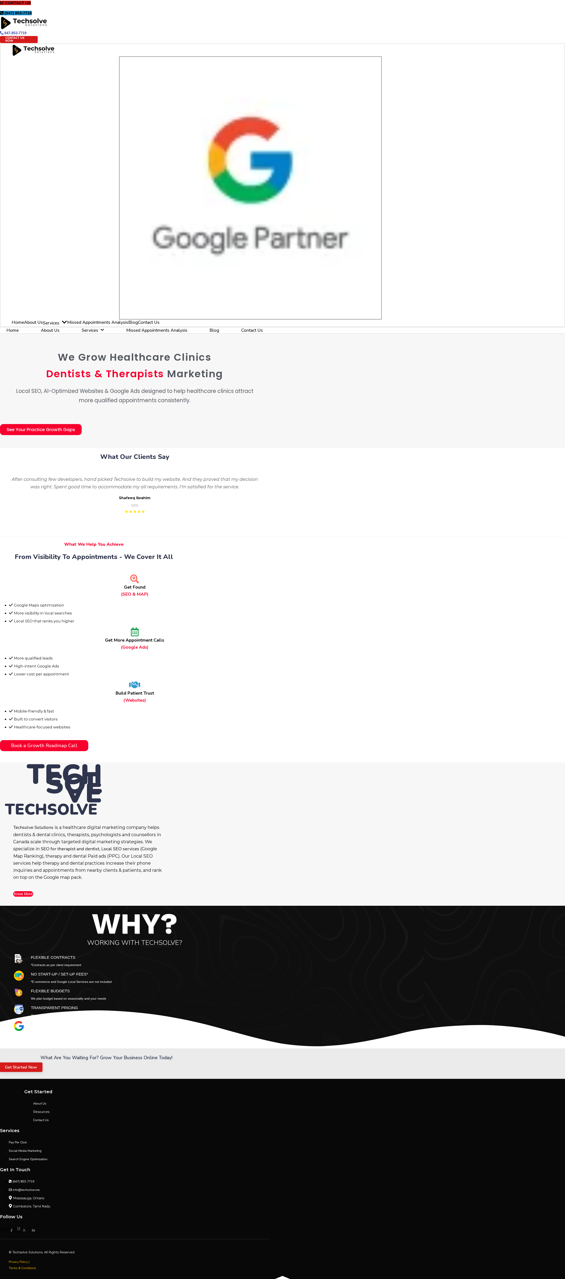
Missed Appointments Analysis (97, 322)
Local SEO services (120, 849)
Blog (133, 322)
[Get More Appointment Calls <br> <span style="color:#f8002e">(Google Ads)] (135, 632)
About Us (33, 322)
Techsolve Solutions (33, 827)
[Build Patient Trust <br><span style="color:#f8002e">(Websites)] (134, 685)
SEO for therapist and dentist (70, 849)
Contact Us (149, 322)
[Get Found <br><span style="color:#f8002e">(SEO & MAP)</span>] (134, 579)
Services (51, 323)
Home (18, 322)
